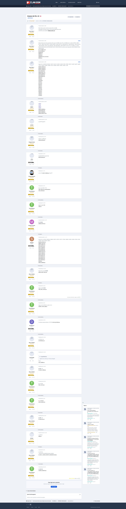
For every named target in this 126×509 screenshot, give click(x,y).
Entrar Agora (54, 486)
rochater (31, 125)
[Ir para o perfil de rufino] (31, 155)
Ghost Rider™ (31, 31)
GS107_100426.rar (46, 173)
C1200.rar (40, 95)
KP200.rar (40, 79)
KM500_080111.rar (41, 72)
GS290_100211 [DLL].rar (42, 272)
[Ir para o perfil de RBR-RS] (31, 103)
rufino (32, 159)
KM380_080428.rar (41, 73)
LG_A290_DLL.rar (41, 419)
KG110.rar (40, 83)
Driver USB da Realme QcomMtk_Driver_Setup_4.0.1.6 (93, 411)
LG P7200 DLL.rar (41, 340)
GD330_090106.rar (41, 140)
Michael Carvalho (31, 225)
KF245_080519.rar (41, 75)
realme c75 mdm (90, 424)
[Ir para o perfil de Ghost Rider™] (27, 20)
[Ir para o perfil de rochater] (31, 121)
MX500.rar (40, 57)
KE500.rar (40, 91)
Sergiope (31, 242)
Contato (32, 507)
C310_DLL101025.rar (56, 322)
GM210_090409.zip (41, 111)
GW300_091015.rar (41, 223)
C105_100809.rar (41, 362)
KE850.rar (40, 85)
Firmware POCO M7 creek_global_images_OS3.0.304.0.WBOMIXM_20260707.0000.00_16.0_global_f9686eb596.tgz (93, 455)
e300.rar (39, 436)
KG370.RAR (40, 80)
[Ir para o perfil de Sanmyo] (31, 434)
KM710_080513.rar (41, 244)
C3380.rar (40, 94)
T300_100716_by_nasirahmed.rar (44, 189)
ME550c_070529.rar (42, 68)
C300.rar (40, 206)
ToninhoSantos (32, 191)
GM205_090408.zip (41, 109)
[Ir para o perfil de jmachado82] (31, 354)
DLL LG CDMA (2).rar (42, 49)
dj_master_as (31, 325)
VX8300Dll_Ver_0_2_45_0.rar (43, 56)
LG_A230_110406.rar (42, 369)
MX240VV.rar (40, 52)
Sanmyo (31, 438)
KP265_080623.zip (41, 248)
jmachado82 (31, 357)
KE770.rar (40, 88)
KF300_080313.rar (41, 76)
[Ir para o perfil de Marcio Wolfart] (31, 270)
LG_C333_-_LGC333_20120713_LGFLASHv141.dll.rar (47, 454)
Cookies (36, 507)
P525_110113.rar (41, 384)
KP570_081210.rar (41, 246)
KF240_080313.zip (41, 255)
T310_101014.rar (41, 190)
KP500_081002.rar (41, 157)
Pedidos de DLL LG (51, 30)
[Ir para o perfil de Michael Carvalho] (31, 222)
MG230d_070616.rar (42, 242)
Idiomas (28, 507)
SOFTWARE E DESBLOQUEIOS (47, 20)
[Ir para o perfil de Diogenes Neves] (31, 138)
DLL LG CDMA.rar (41, 51)
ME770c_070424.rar (42, 69)
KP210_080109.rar (41, 70)
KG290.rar (40, 81)
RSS (39, 507)
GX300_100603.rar (41, 252)
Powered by (95, 507)
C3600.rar (40, 92)
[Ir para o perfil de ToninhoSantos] (31, 187)
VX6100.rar (40, 55)
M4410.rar (40, 77)
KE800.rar (40, 87)
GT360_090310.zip (41, 110)
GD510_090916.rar (41, 402)
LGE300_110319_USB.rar (42, 306)
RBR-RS (31, 107)
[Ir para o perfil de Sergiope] (31, 239)
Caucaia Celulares (31, 176)
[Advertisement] (44, 10)
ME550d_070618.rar (42, 66)
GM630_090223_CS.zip (42, 113)
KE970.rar (40, 84)
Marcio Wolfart (32, 274)
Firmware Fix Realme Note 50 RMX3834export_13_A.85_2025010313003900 (93, 439)
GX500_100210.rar (41, 254)
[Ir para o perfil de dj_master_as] (31, 322)
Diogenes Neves (32, 142)
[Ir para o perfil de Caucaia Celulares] (31, 172)
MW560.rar (40, 53)
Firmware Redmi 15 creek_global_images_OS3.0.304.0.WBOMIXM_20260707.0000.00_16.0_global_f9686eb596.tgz (93, 472)
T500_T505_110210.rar (42, 289)
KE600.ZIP (40, 89)
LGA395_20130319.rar (42, 470)
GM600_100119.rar (41, 243)
